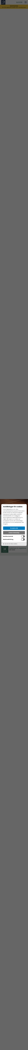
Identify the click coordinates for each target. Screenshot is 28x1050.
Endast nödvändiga (14, 532)
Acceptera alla (14, 528)
